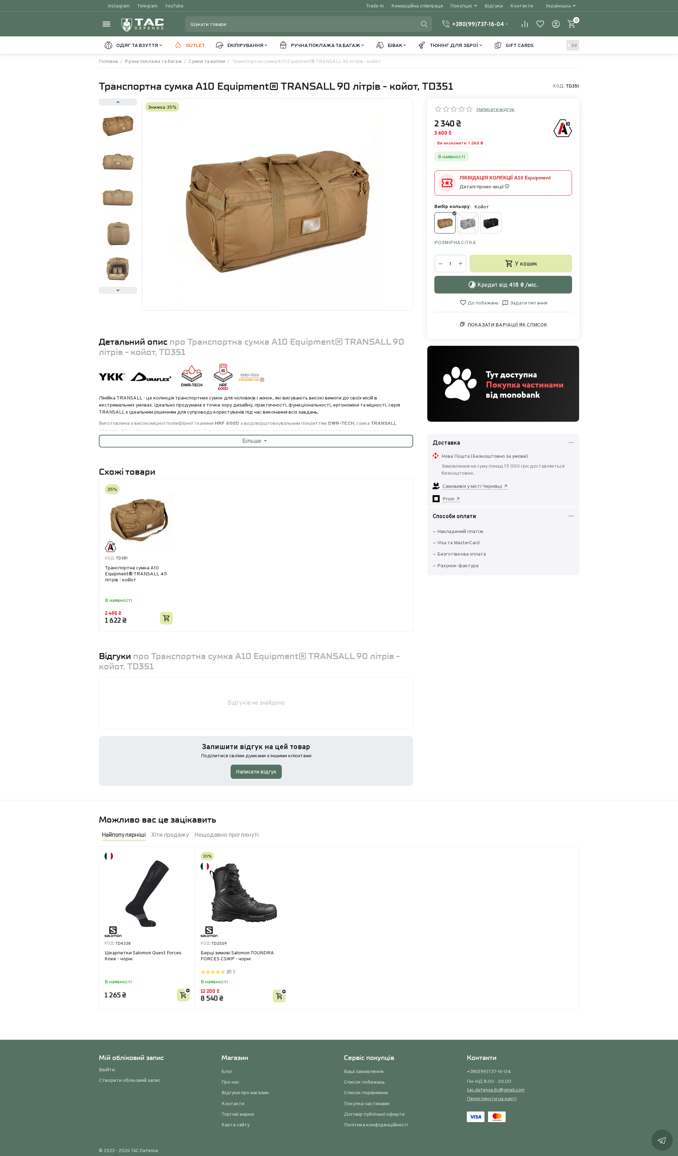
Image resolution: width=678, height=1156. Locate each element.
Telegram (147, 5)
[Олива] (467, 222)
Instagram (119, 5)
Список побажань (364, 1081)
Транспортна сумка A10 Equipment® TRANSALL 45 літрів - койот (136, 573)
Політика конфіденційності (376, 1124)
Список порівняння (366, 1092)
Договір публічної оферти (374, 1114)
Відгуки (493, 5)
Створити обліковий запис (130, 1080)
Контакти (521, 5)
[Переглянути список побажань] (540, 24)
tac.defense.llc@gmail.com (496, 1089)
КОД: (559, 86)
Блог (227, 1071)
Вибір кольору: (452, 206)
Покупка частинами (366, 1103)
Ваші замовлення (363, 1071)
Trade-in (375, 5)
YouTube (174, 5)
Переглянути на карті (492, 1098)
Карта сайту (235, 1124)
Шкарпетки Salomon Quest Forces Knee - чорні (143, 956)
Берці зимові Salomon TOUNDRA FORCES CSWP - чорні (237, 956)
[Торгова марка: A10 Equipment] (562, 127)
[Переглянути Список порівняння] (524, 24)
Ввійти (107, 1069)
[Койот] (445, 222)
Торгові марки (237, 1114)
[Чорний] (490, 222)
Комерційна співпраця (417, 5)
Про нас (230, 1081)
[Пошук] (424, 24)
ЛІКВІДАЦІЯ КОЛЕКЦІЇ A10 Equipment (505, 177)
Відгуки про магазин (245, 1092)
